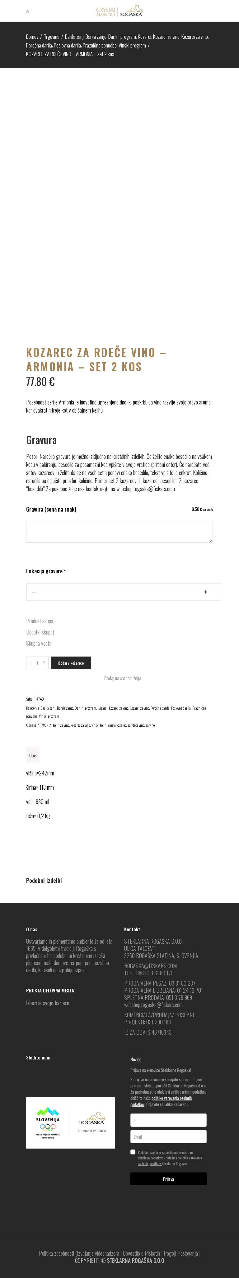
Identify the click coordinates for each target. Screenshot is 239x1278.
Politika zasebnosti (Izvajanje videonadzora (79, 1253)
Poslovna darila (67, 45)
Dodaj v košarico (71, 663)
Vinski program (132, 45)
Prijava (168, 1179)
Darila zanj (74, 36)
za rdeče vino (136, 725)
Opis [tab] (32, 755)
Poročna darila (39, 45)
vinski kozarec (117, 725)
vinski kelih (98, 725)
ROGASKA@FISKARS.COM (150, 966)
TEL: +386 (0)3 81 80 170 (149, 973)
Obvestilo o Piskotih (141, 1253)
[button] (119, 678)
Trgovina (51, 36)
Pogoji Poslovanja (181, 1253)
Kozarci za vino (166, 36)
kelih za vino (61, 725)
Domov (32, 36)
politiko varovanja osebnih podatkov (161, 1101)
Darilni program (122, 36)
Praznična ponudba (100, 45)
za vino (150, 725)
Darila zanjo (96, 36)
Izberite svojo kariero (47, 1003)
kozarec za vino (80, 725)
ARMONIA (44, 725)
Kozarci (144, 36)
